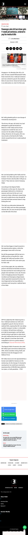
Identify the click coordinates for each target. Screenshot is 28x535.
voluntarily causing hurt (16, 423)
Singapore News (5, 24)
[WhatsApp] (14, 48)
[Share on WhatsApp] (25, 527)
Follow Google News (9, 409)
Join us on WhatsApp (9, 414)
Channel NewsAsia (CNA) (17, 342)
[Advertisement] (14, 100)
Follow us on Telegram (9, 418)
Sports (4, 443)
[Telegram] (20, 48)
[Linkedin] (17, 48)
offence (7, 423)
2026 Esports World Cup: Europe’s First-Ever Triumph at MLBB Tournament (12, 445)
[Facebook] (7, 48)
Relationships (6, 435)
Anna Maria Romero (15, 38)
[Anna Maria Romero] (9, 39)
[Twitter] (10, 48)
